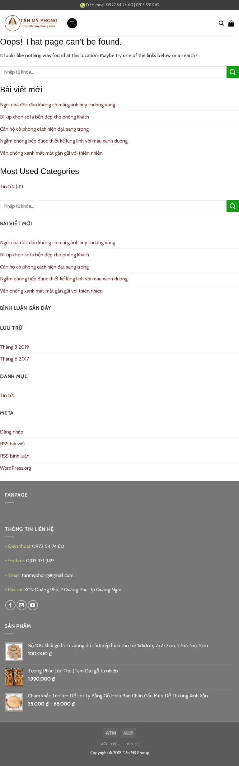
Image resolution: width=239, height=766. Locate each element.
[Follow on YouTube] (33, 605)
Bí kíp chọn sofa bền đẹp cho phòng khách (44, 117)
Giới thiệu (110, 743)
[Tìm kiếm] (221, 23)
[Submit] (233, 72)
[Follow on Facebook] (10, 605)
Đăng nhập (11, 432)
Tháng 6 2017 (14, 359)
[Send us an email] (21, 605)
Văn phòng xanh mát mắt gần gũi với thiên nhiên (51, 153)
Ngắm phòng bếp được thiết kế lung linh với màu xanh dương (64, 141)
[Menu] (72, 23)
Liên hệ (132, 743)
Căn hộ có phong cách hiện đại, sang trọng (44, 129)
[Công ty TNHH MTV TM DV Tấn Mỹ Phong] (31, 23)
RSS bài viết (12, 444)
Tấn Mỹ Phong (136, 752)
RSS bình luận (15, 456)
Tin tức (7, 186)
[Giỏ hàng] (231, 23)
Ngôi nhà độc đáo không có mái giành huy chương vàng (57, 105)
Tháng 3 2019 (14, 347)
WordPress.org (15, 468)
